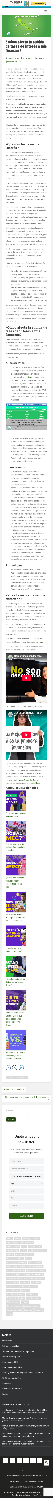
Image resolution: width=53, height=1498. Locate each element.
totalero (30, 377)
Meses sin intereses (29, 1286)
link (41, 642)
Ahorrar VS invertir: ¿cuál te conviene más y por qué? (26, 1426)
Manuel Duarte (8, 1418)
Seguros (25, 1302)
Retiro (21, 1298)
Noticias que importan (15, 1294)
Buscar (9, 1110)
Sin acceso (6, 1383)
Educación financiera (15, 1258)
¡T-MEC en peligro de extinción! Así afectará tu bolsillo (15, 847)
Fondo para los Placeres (35, 1270)
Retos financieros (33, 1298)
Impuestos (39, 1274)
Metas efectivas (13, 1290)
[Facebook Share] (8, 1067)
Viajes (9, 1314)
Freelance (29, 1274)
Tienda (5, 1394)
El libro (28, 1258)
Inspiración (25, 1282)
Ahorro (17, 1239)
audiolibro (35, 783)
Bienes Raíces (12, 1243)
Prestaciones (32, 1294)
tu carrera (28, 1310)
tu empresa (38, 1310)
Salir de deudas (13, 1302)
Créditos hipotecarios (37, 1250)
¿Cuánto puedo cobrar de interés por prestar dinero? (15, 982)
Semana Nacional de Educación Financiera (23, 1306)
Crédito (23, 1250)
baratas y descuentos (31, 1239)
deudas (10, 1254)
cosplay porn (7, 1410)
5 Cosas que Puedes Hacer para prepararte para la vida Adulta (15, 917)
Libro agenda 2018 (10, 1362)
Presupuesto (12, 1298)
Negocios (25, 1290)
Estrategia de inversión (16, 1266)
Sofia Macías (28, 58)
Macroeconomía (13, 1286)
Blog (21, 1470)
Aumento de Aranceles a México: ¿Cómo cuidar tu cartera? (15, 1055)
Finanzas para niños (35, 1266)
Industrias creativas (36, 1278)
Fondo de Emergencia (15, 1270)
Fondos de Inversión (15, 1274)
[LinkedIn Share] (21, 1067)
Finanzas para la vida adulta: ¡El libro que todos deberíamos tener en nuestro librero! (15, 1018)
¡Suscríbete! (26, 1216)
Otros (20, 61)
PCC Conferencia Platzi (12, 1378)
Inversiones (36, 1282)
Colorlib (15, 1495)
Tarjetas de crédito (14, 1310)
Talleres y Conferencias (12, 1388)
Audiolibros (7, 1340)
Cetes (24, 1246)
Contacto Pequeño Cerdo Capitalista (18, 1351)
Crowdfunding (12, 1250)
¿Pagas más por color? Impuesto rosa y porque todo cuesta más (16, 882)
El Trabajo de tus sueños (16, 1262)
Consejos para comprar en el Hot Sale (16, 815)
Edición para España (11, 1356)
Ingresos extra (12, 1282)
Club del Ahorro (35, 1246)
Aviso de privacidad (10, 1346)
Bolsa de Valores (26, 1243)
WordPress (37, 1495)
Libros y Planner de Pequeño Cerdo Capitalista (22, 1372)
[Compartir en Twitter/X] (14, 1067)
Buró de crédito (13, 1246)
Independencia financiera (17, 1278)
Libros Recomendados (12, 1367)
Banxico (10, 1077)
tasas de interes (21, 1077)
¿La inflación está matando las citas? (14, 950)
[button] (46, 1463)
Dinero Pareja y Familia (24, 1254)
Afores (9, 1239)
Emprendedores (35, 1262)
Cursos (31, 1470)
